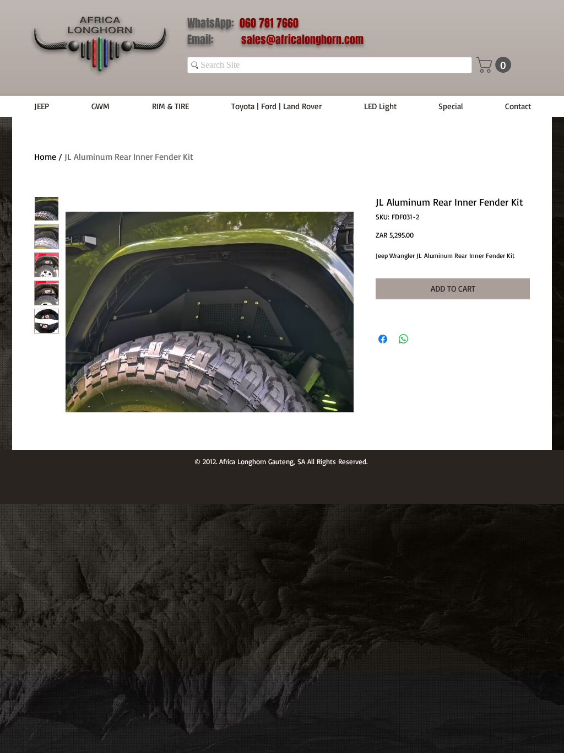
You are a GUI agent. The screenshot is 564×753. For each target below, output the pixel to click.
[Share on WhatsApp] (403, 339)
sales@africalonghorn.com (302, 39)
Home (45, 156)
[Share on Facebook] (382, 339)
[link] (495, 65)
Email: (214, 39)
